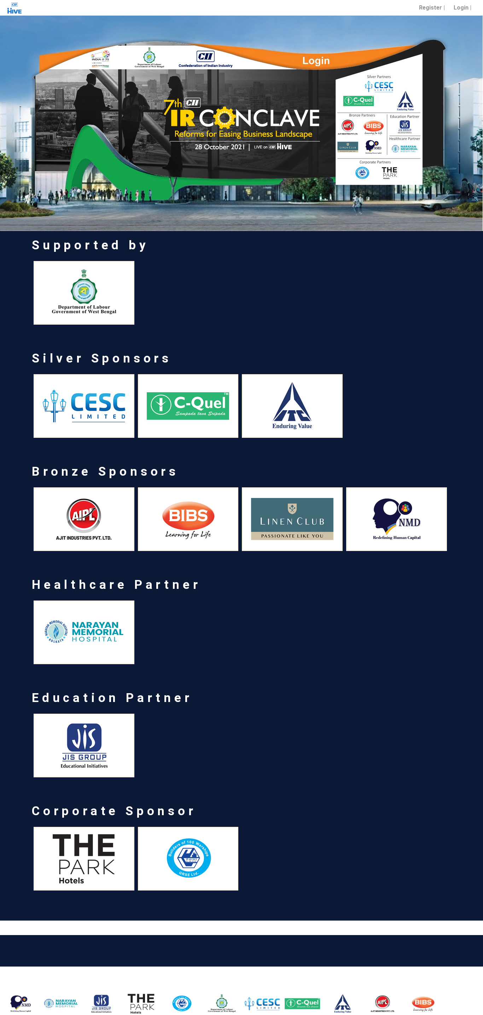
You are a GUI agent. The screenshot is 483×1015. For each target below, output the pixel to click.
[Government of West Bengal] (208, 1003)
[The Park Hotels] (128, 1003)
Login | (462, 7)
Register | (432, 7)
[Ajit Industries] (369, 1003)
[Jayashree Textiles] (450, 1003)
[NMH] (47, 1003)
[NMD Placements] (396, 519)
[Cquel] (289, 1003)
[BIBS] (410, 1003)
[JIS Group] (88, 1003)
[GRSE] (168, 1003)
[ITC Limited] (329, 1003)
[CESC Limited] (248, 1003)
